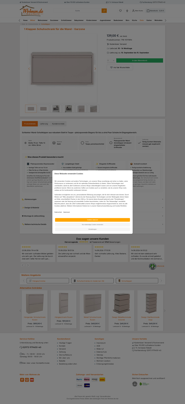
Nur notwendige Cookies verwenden (92, 224)
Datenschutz (58, 212)
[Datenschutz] (54, 208)
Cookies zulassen (92, 220)
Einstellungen (93, 229)
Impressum (66, 212)
